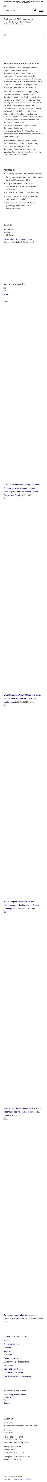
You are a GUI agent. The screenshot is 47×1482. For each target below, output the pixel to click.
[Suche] (33, 10)
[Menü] (39, 10)
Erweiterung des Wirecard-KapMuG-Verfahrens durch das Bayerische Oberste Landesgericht (21, 905)
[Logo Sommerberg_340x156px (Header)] (20, 10)
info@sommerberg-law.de (18, 1442)
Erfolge (7, 1340)
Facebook (7, 1397)
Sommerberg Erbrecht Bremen (15, 1394)
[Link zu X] (41, 1476)
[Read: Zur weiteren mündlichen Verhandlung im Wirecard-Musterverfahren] (6, 1118)
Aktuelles (7, 1351)
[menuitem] (33, 10)
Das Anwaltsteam (11, 1344)
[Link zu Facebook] (38, 1476)
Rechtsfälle (8, 1365)
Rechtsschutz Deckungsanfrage (17, 1375)
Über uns (7, 1347)
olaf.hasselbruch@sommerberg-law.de (18, 239)
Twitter (6, 1400)
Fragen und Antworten (13, 1358)
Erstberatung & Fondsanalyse (16, 1361)
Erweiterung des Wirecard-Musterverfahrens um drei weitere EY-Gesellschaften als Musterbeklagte (22, 698)
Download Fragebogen (13, 1368)
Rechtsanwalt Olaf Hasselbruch (18, 19)
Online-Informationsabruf (14, 1372)
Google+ (7, 1403)
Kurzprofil (8, 1354)
